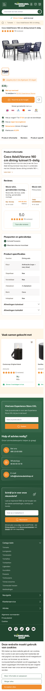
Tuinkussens (7, 578)
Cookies (5, 621)
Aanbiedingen (8, 589)
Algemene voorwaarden (10, 615)
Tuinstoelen (7, 555)
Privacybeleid (7, 618)
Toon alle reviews (21, 224)
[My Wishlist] (35, 4)
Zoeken (23, 426)
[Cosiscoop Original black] (18, 350)
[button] (12, 31)
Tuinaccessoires (9, 582)
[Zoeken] (39, 12)
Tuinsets (10, 23)
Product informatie (9, 138)
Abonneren (23, 520)
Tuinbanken (7, 563)
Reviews (24, 138)
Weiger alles (9, 681)
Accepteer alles (10, 687)
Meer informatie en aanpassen (15, 676)
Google (7, 529)
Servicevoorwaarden (26, 527)
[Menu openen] (4, 4)
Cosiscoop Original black (12, 364)
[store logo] (22, 4)
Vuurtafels (6, 570)
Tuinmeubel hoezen (10, 586)
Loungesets (7, 551)
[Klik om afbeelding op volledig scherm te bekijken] (22, 48)
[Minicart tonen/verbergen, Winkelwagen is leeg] (39, 4)
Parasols (6, 574)
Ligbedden (6, 566)
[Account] (31, 4)
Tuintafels (6, 559)
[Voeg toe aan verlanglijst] (39, 100)
